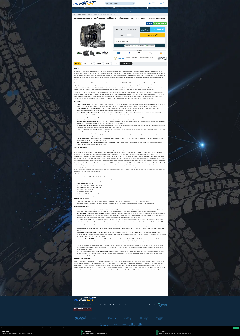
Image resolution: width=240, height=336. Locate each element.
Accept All (236, 328)
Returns (96, 304)
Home (74, 14)
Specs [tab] (87, 63)
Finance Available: (120, 40)
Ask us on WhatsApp (160, 23)
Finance (127, 304)
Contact (121, 304)
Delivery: (118, 29)
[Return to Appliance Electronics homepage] (110, 299)
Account (115, 304)
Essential (6, 331)
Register (156, 4)
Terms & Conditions (88, 304)
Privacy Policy (103, 304)
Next (109, 53)
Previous (75, 53)
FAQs (110, 304)
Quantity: (122, 35)
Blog (80, 304)
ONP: (143, 29)
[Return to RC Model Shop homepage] (84, 3)
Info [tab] (99, 63)
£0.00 (165, 4)
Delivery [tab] (115, 63)
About (75, 304)
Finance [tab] (107, 63)
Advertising (87, 331)
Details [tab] (77, 63)
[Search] (133, 3)
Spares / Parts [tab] (127, 63)
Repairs (150, 23)
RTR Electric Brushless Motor (87, 14)
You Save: (143, 30)
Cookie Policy (63, 328)
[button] (134, 58)
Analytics (162, 331)
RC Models (79, 14)
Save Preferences (227, 328)
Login (153, 4)
